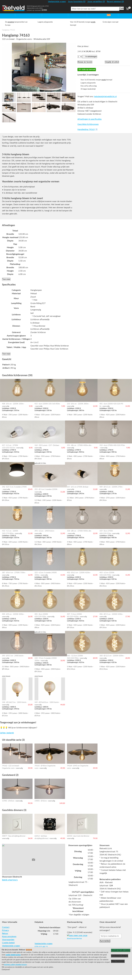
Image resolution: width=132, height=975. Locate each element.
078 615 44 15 (41, 947)
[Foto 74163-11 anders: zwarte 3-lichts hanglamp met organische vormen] (9, 107)
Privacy (5, 930)
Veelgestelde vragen (11, 946)
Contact (5, 927)
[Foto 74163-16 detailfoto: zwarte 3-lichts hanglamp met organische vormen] (53, 107)
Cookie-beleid (8, 943)
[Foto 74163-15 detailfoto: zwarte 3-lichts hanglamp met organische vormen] (9, 117)
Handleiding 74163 (86, 129)
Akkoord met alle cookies (120, 950)
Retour (5, 933)
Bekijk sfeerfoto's (10, 880)
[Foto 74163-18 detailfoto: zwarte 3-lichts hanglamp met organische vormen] (68, 107)
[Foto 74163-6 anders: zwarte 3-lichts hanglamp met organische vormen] (68, 97)
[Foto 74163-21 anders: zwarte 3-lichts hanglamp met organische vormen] (53, 97)
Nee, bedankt (8, 733)
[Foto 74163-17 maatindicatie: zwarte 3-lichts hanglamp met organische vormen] (24, 97)
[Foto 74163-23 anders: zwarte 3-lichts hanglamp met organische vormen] (39, 107)
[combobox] (95, 9)
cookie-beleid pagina (13, 955)
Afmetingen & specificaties (89, 119)
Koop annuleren (9, 936)
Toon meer (6, 279)
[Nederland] (127, 2)
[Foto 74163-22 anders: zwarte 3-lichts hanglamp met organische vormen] (39, 97)
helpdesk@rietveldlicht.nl (105, 96)
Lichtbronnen (93, 15)
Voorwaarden (8, 940)
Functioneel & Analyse (119, 956)
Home (4, 15)
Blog (120, 15)
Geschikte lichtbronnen (88, 124)
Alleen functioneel (117, 961)
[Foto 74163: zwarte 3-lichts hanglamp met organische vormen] (38, 67)
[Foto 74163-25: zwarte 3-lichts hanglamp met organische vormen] (9, 97)
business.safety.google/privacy (15, 964)
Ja (1, 733)
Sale (109, 15)
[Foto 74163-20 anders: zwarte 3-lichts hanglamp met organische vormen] (24, 107)
